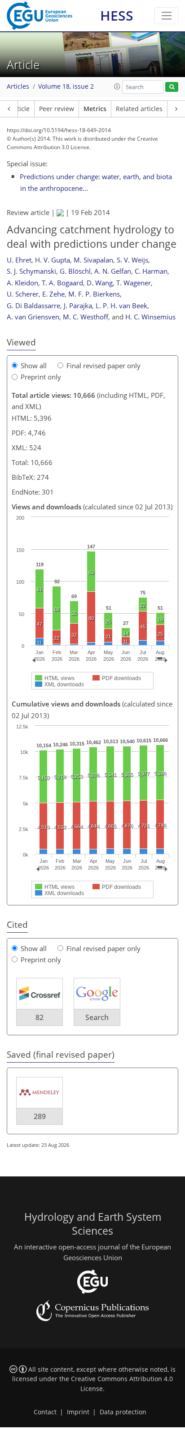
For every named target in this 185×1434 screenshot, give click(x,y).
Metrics (95, 109)
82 (39, 1017)
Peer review (56, 109)
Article (20, 109)
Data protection (123, 1412)
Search (97, 1017)
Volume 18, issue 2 (66, 86)
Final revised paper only (103, 365)
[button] (117, 86)
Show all (34, 365)
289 (40, 1116)
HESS (116, 15)
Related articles (139, 109)
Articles (18, 86)
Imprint (78, 1412)
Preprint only (41, 376)
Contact (45, 1412)
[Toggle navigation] (166, 15)
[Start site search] (171, 87)
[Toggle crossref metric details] (39, 992)
